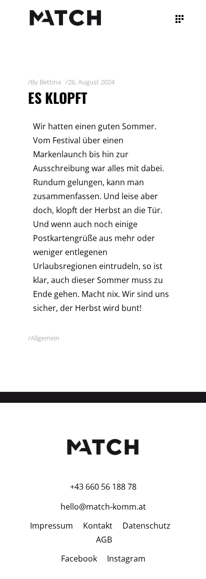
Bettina (50, 81)
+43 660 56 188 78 (103, 486)
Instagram (126, 558)
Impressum (51, 525)
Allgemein (45, 337)
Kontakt (97, 525)
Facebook (79, 558)
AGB (104, 539)
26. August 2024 (91, 81)
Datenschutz (146, 525)
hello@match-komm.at (103, 506)
